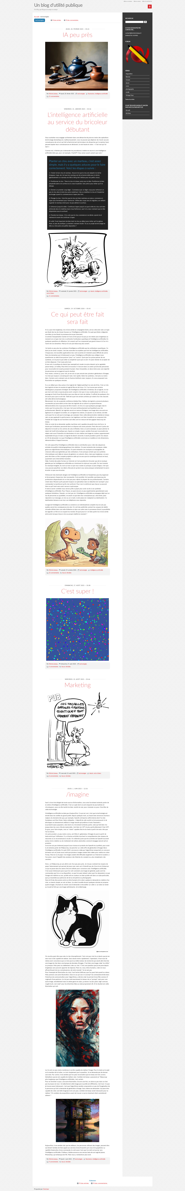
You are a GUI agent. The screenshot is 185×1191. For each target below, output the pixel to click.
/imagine (77, 795)
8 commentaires (53, 776)
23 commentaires (54, 573)
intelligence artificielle (101, 93)
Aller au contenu (128, 1)
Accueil (36, 16)
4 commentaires (53, 666)
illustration (91, 93)
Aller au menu (137, 1)
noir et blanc (50, 293)
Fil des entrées (56, 20)
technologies (81, 93)
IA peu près (77, 35)
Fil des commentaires (72, 20)
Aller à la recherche (147, 1)
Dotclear (46, 1189)
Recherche (129, 18)
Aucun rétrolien (66, 573)
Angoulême (129, 74)
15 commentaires (54, 96)
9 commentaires (53, 1162)
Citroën (128, 80)
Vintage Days (130, 95)
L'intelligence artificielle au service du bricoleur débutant (78, 122)
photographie (130, 89)
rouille (127, 92)
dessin (92, 291)
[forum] (137, 54)
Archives (128, 113)
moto (127, 86)
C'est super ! (77, 591)
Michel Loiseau (53, 93)
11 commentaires (54, 296)
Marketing (77, 685)
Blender (128, 77)
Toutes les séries (129, 99)
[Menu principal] (150, 6)
